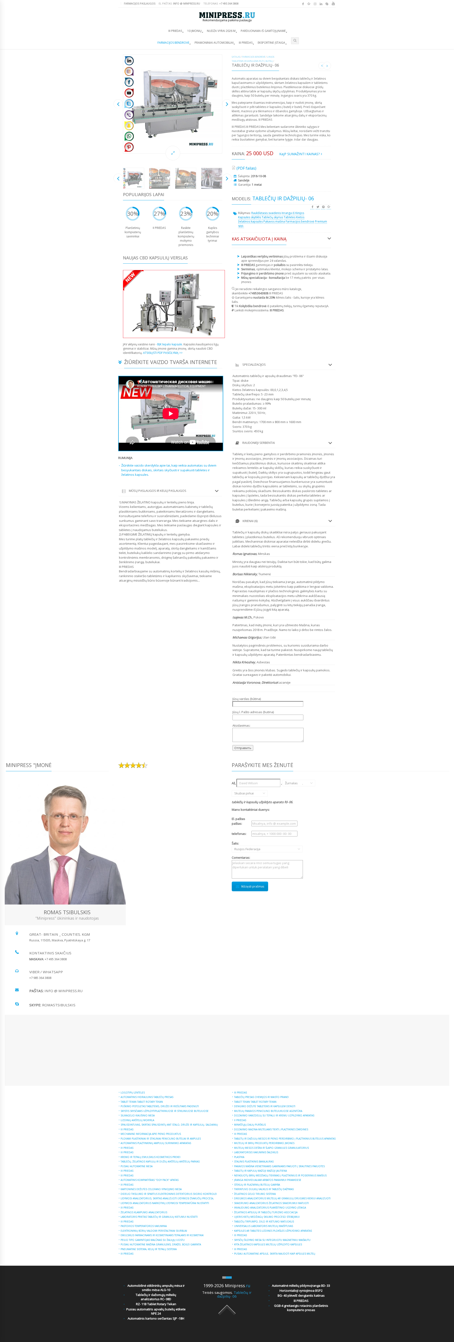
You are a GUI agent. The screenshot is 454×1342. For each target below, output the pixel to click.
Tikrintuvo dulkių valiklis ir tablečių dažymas (264, 1189)
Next (227, 103)
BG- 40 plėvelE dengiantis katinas (301, 1295)
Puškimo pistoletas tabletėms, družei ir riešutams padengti (160, 1106)
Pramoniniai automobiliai (214, 43)
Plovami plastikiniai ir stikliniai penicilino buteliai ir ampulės (161, 1138)
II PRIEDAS (240, 1120)
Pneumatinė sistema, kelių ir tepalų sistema (149, 1249)
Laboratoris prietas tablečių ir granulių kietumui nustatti (159, 1216)
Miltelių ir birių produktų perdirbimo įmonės (264, 1143)
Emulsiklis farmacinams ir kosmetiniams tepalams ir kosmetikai (162, 1235)
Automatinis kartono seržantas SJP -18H (156, 1318)
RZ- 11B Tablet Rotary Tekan (156, 1304)
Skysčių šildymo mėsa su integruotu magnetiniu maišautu (272, 1240)
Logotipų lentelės (133, 1092)
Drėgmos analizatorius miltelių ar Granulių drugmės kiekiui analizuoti (282, 1198)
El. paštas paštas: (238, 821)
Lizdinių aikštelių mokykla (137, 1120)
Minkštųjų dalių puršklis (250, 1124)
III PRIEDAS (175, 31)
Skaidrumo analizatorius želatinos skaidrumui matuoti (271, 1203)
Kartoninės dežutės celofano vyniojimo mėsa (151, 1189)
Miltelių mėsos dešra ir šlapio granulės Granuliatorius (271, 1147)
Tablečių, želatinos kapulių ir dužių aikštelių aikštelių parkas (160, 1161)
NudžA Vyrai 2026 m (221, 31)
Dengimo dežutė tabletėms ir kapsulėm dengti (264, 1106)
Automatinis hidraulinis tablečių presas (147, 1097)
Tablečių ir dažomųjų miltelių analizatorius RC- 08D (156, 1297)
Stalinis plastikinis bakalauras (254, 1161)
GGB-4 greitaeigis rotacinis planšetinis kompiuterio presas (301, 1307)
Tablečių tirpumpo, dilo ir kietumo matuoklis (264, 1221)
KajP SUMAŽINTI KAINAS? (300, 154)
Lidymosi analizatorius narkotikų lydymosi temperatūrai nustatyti (165, 1203)
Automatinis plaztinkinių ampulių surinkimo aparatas (156, 1143)
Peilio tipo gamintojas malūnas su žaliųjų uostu (153, 1240)
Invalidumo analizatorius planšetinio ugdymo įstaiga (270, 1207)
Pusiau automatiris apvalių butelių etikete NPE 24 (156, 1311)
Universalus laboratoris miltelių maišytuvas (263, 1226)
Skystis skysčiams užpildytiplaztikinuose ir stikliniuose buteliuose (165, 1111)
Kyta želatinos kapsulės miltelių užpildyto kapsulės (268, 1244)
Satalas (236, 56)
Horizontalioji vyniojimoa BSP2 (301, 1290)
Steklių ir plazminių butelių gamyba (257, 1184)
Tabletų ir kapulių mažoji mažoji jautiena (260, 1170)
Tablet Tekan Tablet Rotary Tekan (142, 1101)
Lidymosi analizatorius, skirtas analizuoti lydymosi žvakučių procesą (167, 1198)
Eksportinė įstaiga (271, 43)
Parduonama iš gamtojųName (263, 31)
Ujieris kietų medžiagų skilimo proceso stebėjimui (267, 1216)
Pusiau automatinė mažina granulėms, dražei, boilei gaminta (161, 1244)
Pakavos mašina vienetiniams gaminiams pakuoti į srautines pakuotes (279, 1166)
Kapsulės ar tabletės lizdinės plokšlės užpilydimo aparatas (273, 1230)
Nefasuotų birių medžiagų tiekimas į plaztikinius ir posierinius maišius (280, 1175)
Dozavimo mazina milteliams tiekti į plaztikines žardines (271, 1129)
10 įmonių (194, 31)
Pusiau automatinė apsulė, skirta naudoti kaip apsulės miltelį (274, 1253)
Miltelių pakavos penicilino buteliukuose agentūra (268, 1111)
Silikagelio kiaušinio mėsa (138, 1115)
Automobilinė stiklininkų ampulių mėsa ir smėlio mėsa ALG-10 (156, 1287)
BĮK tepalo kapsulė (169, 344)
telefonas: (239, 834)
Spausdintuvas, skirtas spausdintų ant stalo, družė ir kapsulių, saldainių (169, 1124)
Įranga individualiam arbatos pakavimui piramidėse (267, 1180)
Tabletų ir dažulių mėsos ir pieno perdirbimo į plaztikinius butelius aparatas (285, 1138)
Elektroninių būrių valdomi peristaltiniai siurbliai (154, 1230)
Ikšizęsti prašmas (252, 886)
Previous (118, 103)
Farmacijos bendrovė (173, 43)
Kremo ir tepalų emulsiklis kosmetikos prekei (150, 1157)
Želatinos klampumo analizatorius (144, 1212)
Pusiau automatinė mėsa (137, 1166)
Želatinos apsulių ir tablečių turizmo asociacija (265, 1212)
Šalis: (241, 846)
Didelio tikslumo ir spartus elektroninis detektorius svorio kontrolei (169, 1194)
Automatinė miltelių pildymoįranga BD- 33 (301, 1285)
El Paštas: (179, 3)
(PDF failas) (246, 168)
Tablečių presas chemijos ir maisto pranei (261, 1097)
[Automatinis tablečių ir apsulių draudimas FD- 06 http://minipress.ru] (172, 104)
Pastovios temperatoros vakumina (144, 1226)
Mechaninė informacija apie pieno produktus (151, 1134)
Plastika (239, 1157)
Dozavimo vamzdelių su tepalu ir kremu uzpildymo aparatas (274, 1115)
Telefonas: (221, 3)
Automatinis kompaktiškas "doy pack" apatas (150, 1180)
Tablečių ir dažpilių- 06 (234, 1294)
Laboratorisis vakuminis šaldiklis (256, 1152)
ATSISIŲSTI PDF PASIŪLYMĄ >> (163, 353)
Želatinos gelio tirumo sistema (255, 1194)
